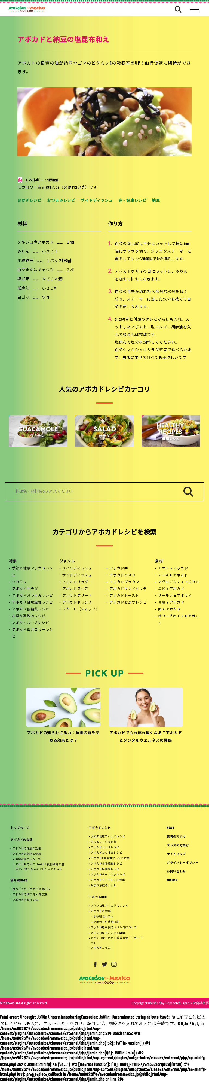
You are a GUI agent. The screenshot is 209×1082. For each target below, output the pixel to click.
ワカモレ (19, 582)
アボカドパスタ (122, 575)
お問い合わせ (176, 871)
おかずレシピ (29, 201)
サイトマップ (176, 854)
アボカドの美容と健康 (27, 854)
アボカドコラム (101, 948)
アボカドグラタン (124, 582)
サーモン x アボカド (175, 596)
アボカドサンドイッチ (128, 589)
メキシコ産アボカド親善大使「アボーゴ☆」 (117, 940)
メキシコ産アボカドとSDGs (108, 933)
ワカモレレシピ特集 (103, 842)
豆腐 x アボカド (171, 602)
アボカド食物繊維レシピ (32, 602)
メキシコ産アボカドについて (109, 905)
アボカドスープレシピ (30, 623)
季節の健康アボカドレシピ (32, 572)
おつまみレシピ (61, 201)
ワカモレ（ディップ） (81, 609)
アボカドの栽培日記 (106, 922)
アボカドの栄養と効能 (27, 848)
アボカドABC (98, 897)
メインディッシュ (77, 568)
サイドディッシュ (97, 201)
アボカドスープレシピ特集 (108, 880)
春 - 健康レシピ (132, 201)
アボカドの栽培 (101, 911)
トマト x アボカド (173, 568)
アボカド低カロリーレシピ (32, 633)
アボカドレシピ (100, 828)
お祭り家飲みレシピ (29, 616)
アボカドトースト (124, 596)
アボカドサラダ (25, 589)
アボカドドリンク (77, 602)
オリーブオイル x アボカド (178, 620)
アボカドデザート (77, 596)
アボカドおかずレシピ (128, 602)
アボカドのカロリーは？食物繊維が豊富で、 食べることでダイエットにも (39, 867)
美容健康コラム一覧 (28, 859)
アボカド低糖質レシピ (31, 609)
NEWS (170, 828)
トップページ (19, 828)
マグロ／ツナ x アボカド (178, 582)
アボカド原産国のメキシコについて (114, 927)
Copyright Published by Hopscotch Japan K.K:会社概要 (170, 1003)
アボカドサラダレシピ (105, 847)
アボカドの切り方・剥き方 (30, 894)
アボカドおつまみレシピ (32, 596)
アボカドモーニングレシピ (108, 874)
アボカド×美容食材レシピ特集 (110, 858)
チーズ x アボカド (173, 575)
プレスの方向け (178, 845)
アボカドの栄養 (21, 840)
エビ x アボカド (171, 589)
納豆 (156, 201)
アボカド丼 (118, 568)
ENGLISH (172, 880)
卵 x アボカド (169, 609)
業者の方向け (176, 836)
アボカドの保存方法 (25, 900)
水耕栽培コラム (103, 916)
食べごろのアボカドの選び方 (31, 889)
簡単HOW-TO (18, 880)
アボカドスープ (75, 589)
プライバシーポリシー (183, 863)
